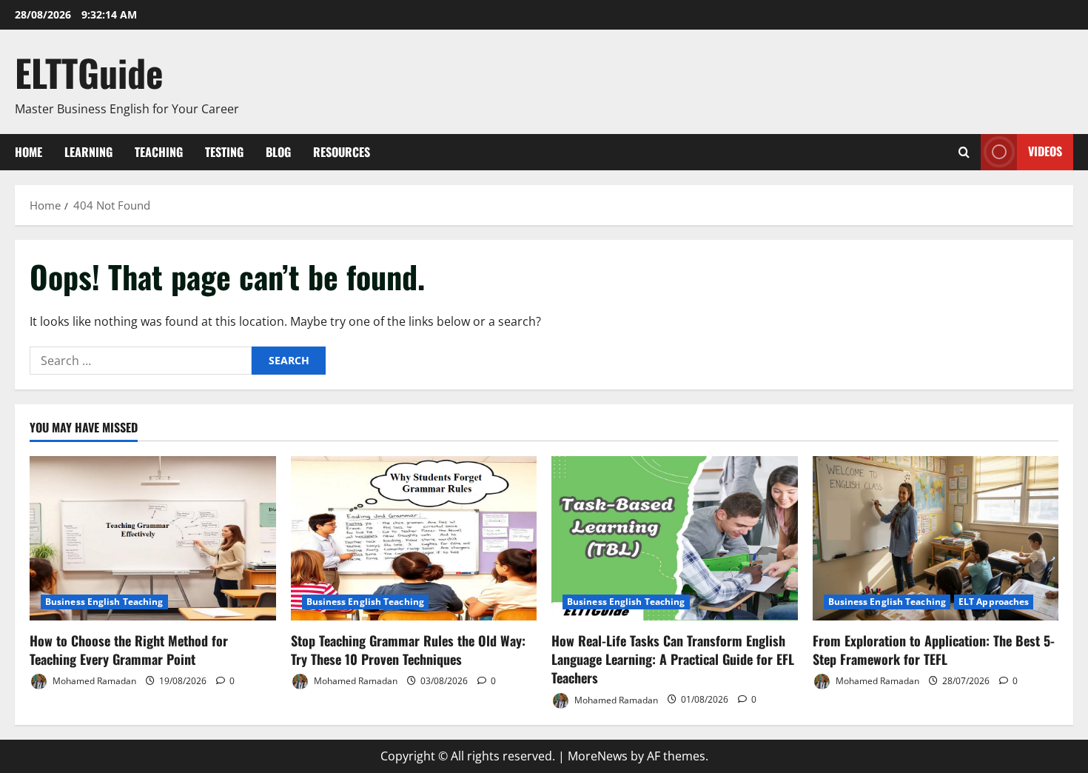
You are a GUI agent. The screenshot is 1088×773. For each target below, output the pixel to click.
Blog (278, 152)
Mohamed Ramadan (93, 681)
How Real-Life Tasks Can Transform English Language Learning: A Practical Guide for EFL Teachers (672, 659)
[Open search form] (964, 152)
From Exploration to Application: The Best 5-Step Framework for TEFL (934, 650)
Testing (224, 152)
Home (28, 152)
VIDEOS (1045, 151)
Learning (88, 152)
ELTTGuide (89, 71)
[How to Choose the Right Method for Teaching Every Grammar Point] (153, 538)
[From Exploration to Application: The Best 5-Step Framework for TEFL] (936, 538)
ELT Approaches (993, 601)
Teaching (159, 152)
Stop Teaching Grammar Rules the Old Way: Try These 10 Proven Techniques (408, 650)
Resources (341, 152)
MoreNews (598, 756)
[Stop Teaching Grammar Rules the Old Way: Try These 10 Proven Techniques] (414, 538)
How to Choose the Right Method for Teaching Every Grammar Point (129, 650)
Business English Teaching (104, 601)
